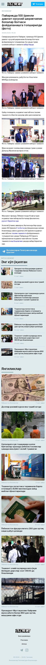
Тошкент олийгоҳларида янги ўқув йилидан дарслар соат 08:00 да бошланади (19, 570)
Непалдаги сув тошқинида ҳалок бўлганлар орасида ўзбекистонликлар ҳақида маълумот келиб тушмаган (21, 446)
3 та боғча (20, 228)
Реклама (24, 640)
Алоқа (24, 644)
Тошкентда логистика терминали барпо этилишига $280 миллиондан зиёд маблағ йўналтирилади (21, 488)
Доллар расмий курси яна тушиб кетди (21, 407)
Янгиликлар (6, 11)
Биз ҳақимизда (24, 636)
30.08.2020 (6, 33)
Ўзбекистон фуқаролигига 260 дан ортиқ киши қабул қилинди (22, 529)
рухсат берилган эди (10, 221)
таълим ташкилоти (19, 233)
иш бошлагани (16, 241)
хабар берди (28, 45)
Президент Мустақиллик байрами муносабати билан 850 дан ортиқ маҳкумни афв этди (18, 612)
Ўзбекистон (5, 403)
